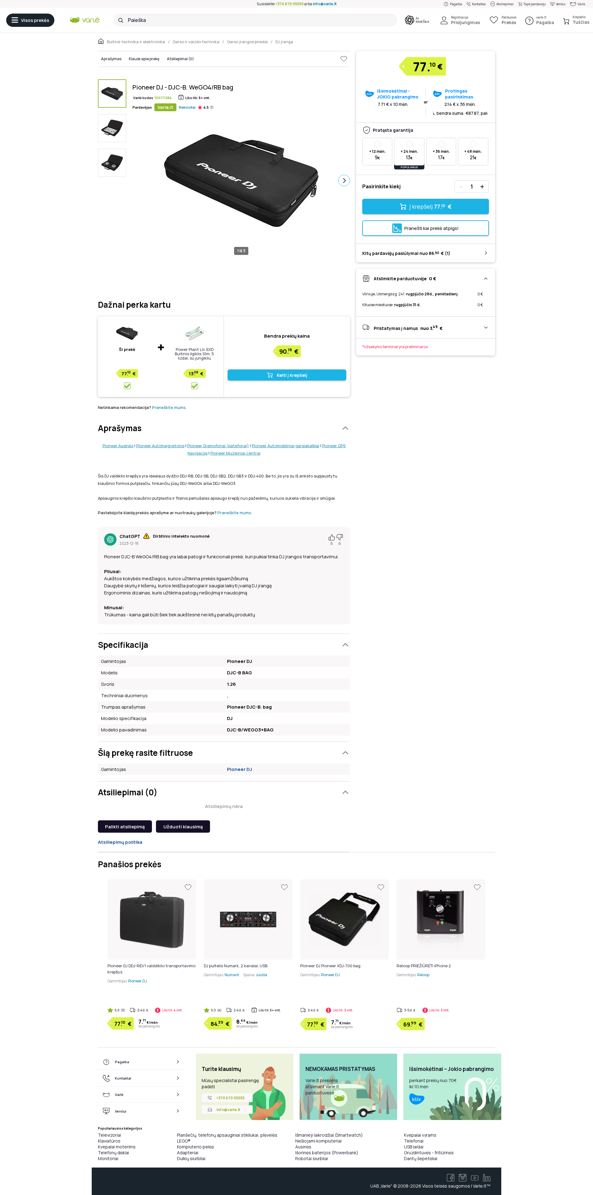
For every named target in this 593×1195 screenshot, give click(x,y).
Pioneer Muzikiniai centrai (235, 453)
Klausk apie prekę (144, 58)
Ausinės (303, 1147)
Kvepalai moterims (117, 1147)
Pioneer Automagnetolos (160, 445)
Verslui (561, 4)
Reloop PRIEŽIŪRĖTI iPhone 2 (424, 965)
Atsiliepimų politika (120, 842)
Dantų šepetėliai (420, 1158)
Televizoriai (109, 1135)
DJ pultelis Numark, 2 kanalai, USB (235, 965)
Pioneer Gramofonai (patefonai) (218, 445)
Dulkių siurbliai (191, 1158)
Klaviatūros (109, 1141)
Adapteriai (187, 1152)
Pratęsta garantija (393, 130)
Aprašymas (111, 58)
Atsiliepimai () (180, 58)
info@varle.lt (325, 3)
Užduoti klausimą (183, 826)
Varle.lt (165, 107)
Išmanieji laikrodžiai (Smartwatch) (329, 1135)
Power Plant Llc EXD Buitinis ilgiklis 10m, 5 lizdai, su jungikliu (194, 354)
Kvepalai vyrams (420, 1135)
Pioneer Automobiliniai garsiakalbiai (285, 445)
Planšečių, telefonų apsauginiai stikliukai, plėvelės (227, 1135)
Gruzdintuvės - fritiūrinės (429, 1152)
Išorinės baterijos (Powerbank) (326, 1152)
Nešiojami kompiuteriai (318, 1141)
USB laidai (413, 1147)
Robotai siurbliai (311, 1158)
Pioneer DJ (239, 769)
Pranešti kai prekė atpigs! (431, 228)
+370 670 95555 (289, 3)
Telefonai (413, 1141)
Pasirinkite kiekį (381, 186)
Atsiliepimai (505, 4)
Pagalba (456, 4)
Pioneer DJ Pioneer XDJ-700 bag (330, 965)
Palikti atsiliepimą (125, 826)
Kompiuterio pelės (195, 1147)
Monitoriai (108, 1158)
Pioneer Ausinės (118, 445)
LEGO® (184, 1141)
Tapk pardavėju (535, 4)
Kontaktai (479, 4)
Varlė (581, 4)
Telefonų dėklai (113, 1152)
